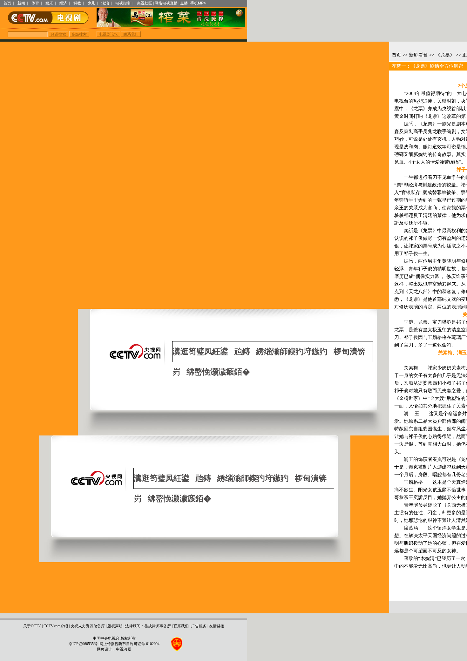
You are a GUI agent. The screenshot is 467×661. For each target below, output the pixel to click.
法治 (105, 3)
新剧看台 (418, 54)
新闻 (21, 3)
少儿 (91, 3)
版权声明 (115, 626)
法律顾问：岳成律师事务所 (148, 626)
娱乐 (49, 3)
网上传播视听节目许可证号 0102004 (129, 644)
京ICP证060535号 (83, 644)
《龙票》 (445, 54)
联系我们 (181, 626)
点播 (184, 3)
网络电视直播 (166, 3)
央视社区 (144, 3)
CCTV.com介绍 (56, 626)
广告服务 (198, 626)
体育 (35, 3)
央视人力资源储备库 (88, 626)
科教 (77, 3)
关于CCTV (32, 626)
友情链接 (216, 626)
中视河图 (123, 649)
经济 (63, 3)
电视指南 (123, 3)
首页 (7, 3)
